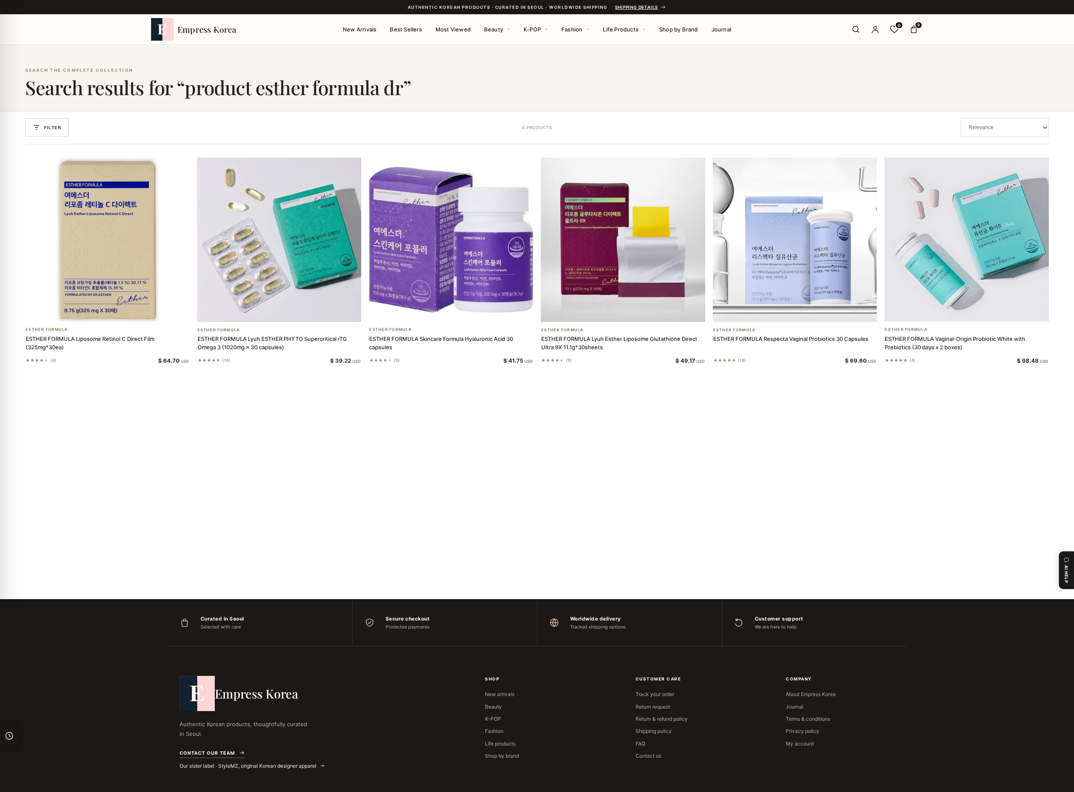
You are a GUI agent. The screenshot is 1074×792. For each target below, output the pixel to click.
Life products (500, 743)
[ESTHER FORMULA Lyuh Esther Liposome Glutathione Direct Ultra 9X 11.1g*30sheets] (623, 240)
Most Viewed (453, 29)
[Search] (856, 29)
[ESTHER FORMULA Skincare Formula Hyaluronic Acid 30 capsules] (451, 240)
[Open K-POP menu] (546, 29)
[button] (97, 310)
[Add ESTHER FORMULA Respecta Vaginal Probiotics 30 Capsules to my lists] (804, 311)
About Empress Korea (811, 694)
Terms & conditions (808, 719)
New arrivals (499, 694)
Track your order (655, 694)
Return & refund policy (662, 719)
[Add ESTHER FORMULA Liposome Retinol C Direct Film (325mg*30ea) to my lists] (117, 310)
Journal (721, 29)
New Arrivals (359, 29)
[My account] (875, 29)
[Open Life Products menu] (644, 29)
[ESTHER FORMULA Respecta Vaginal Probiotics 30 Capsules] (795, 240)
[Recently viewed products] (9, 736)
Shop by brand (502, 756)
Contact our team (207, 753)
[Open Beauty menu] (508, 29)
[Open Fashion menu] (588, 29)
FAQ (640, 743)
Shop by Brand (678, 29)
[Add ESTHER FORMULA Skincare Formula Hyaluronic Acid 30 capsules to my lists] (461, 310)
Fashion (571, 29)
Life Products (621, 29)
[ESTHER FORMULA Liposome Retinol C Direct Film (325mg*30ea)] (107, 240)
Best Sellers (406, 29)
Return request (653, 707)
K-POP (532, 29)
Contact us (648, 756)
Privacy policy (802, 731)
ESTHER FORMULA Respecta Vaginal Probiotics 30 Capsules (790, 338)
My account (800, 743)
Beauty (493, 29)
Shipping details (636, 7)
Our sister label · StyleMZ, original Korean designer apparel (249, 766)
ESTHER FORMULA (47, 329)
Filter (52, 127)
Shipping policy (654, 731)
